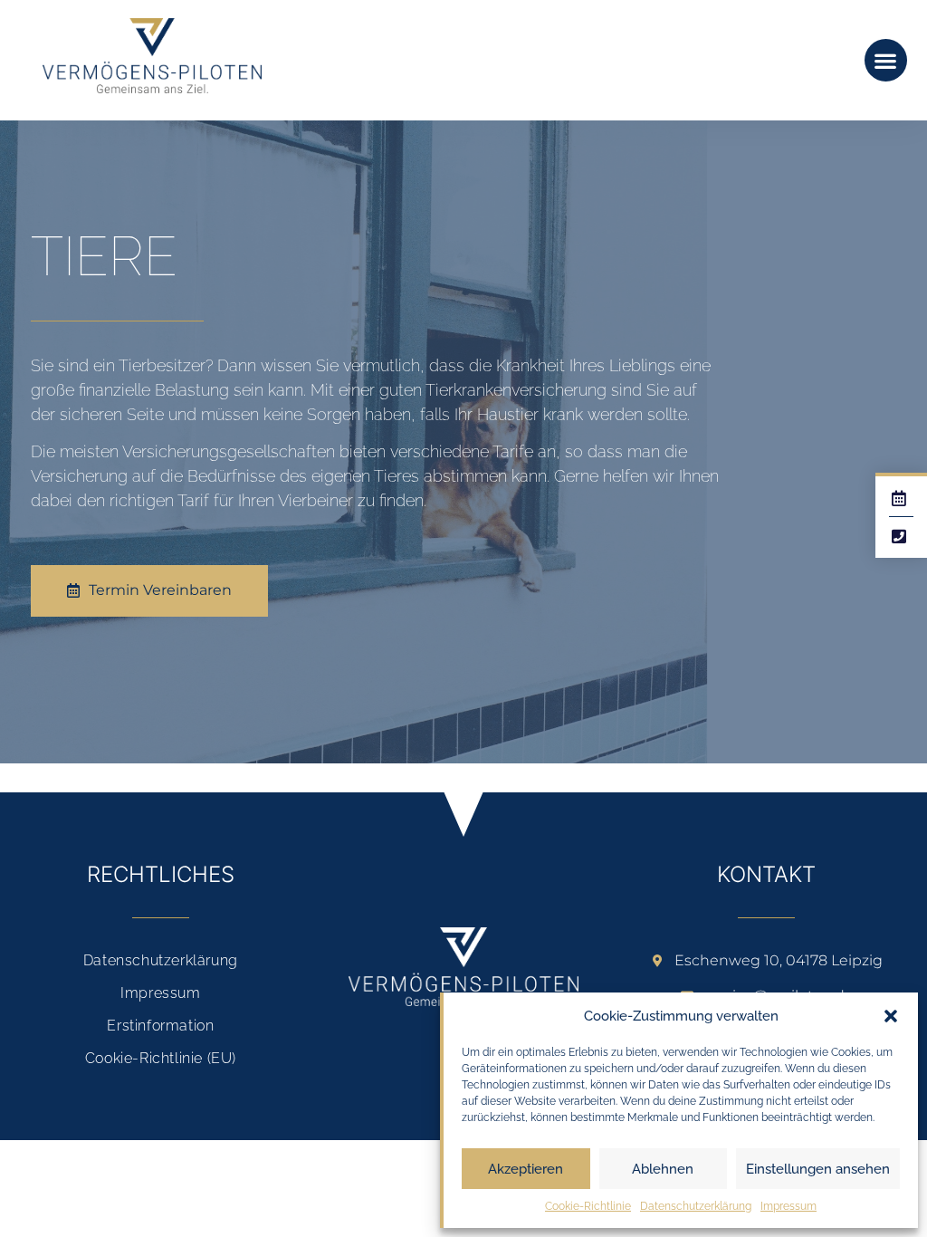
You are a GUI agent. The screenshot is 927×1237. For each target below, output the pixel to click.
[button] (891, 1016)
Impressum (788, 1206)
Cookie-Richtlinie (588, 1206)
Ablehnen (662, 1169)
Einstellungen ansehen (818, 1169)
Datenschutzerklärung (695, 1206)
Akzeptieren (525, 1169)
